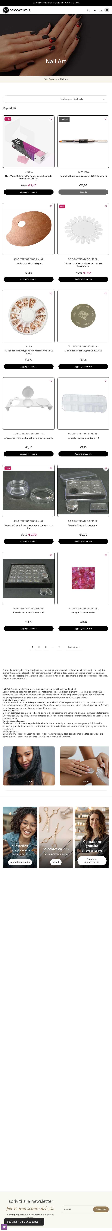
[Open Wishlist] (4, 1227)
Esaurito (83, 192)
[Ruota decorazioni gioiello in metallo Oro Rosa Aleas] (29, 316)
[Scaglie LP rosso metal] (83, 578)
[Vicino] (41, 1222)
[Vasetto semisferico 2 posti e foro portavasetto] (29, 403)
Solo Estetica (50, 79)
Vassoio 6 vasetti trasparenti (83, 525)
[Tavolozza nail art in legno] (29, 229)
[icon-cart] (101, 10)
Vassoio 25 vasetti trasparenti (28, 612)
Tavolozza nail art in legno (28, 263)
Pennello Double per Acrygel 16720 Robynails (83, 176)
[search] (89, 10)
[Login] (95, 10)
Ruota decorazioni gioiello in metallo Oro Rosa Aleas (29, 352)
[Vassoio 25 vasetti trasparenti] (29, 578)
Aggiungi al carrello (28, 192)
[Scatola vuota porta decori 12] (83, 403)
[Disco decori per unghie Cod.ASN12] (83, 316)
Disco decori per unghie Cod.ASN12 (83, 350)
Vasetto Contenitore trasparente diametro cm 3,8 (29, 526)
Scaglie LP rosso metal (83, 612)
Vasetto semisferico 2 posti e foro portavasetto (29, 437)
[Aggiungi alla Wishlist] (51, 119)
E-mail (67, 1209)
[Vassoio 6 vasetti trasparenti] (83, 491)
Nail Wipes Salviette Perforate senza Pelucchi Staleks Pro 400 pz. (28, 177)
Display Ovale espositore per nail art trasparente (83, 264)
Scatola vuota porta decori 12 (83, 437)
